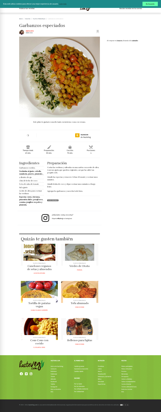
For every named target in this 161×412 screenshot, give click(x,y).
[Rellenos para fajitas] (79, 329)
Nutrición (101, 360)
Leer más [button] (62, 4)
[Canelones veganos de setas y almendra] (39, 255)
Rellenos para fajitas (79, 340)
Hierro (100, 371)
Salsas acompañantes (128, 381)
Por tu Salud (78, 384)
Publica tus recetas (27, 8)
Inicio (21, 19)
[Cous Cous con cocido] (39, 329)
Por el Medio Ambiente (81, 389)
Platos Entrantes (126, 369)
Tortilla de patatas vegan (39, 305)
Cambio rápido (78, 371)
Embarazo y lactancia (104, 376)
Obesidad (101, 381)
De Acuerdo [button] (150, 4)
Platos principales (39, 19)
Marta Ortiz (30, 31)
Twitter (53, 384)
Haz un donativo (56, 389)
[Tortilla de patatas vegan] (39, 292)
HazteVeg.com (55, 360)
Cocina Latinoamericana (128, 387)
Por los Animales (79, 386)
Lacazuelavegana (39, 273)
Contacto (54, 369)
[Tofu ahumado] (79, 292)
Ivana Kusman (79, 307)
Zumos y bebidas (126, 379)
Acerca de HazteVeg (57, 366)
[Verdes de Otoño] (79, 255)
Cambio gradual (79, 366)
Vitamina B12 (102, 374)
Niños (100, 379)
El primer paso (79, 360)
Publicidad (54, 374)
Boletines (54, 371)
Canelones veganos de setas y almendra (39, 267)
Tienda (53, 376)
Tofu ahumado (80, 303)
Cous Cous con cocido (39, 342)
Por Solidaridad (79, 391)
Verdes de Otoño (79, 266)
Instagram (54, 387)
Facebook (54, 381)
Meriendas (124, 374)
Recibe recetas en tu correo (130, 8)
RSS (52, 392)
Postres (123, 371)
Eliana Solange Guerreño (39, 310)
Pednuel (79, 270)
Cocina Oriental (126, 384)
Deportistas (101, 384)
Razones (77, 378)
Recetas (27, 19)
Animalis (53, 379)
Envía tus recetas (126, 389)
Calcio (100, 369)
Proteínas (101, 366)
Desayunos (124, 376)
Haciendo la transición (81, 369)
